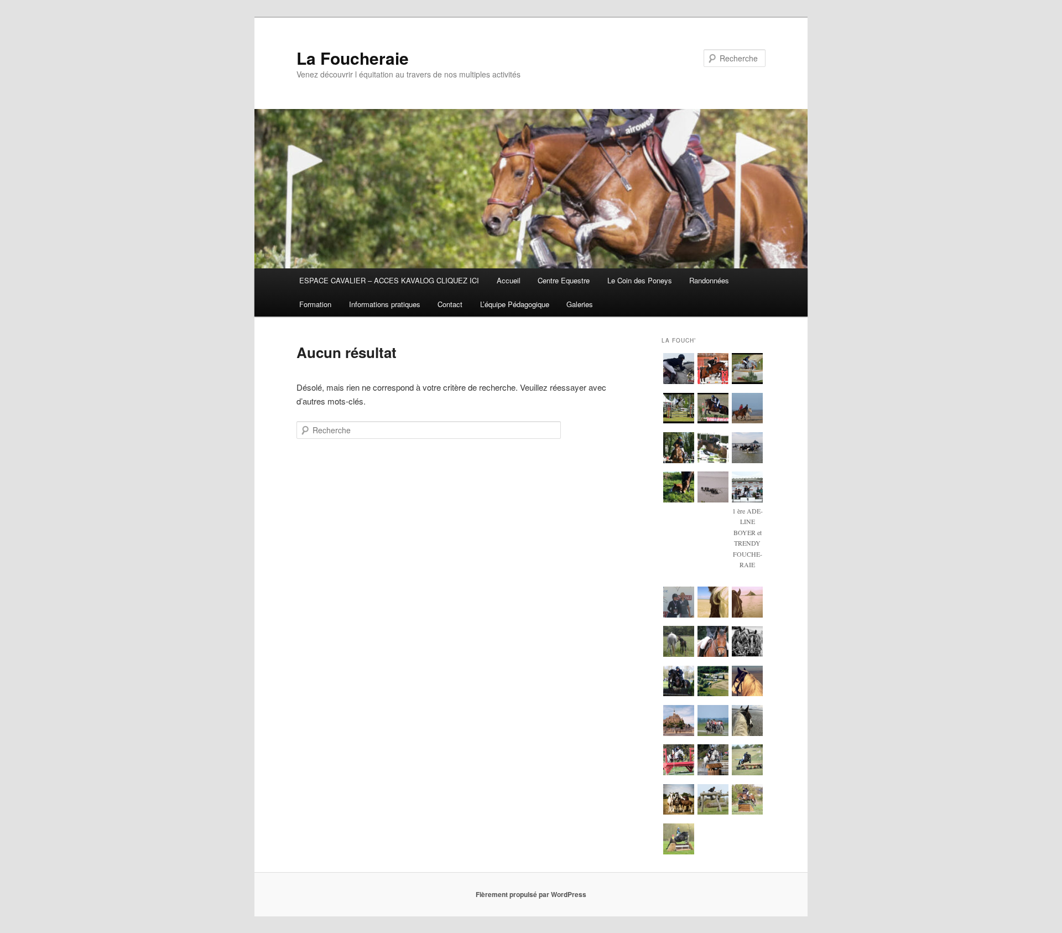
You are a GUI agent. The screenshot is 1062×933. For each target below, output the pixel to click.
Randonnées (709, 280)
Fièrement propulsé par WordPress (531, 894)
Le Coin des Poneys (639, 280)
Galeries (579, 304)
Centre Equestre (564, 280)
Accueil (508, 280)
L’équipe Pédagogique (514, 304)
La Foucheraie (352, 58)
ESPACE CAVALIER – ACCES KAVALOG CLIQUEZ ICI (389, 280)
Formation (315, 304)
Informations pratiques (384, 304)
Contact (450, 304)
